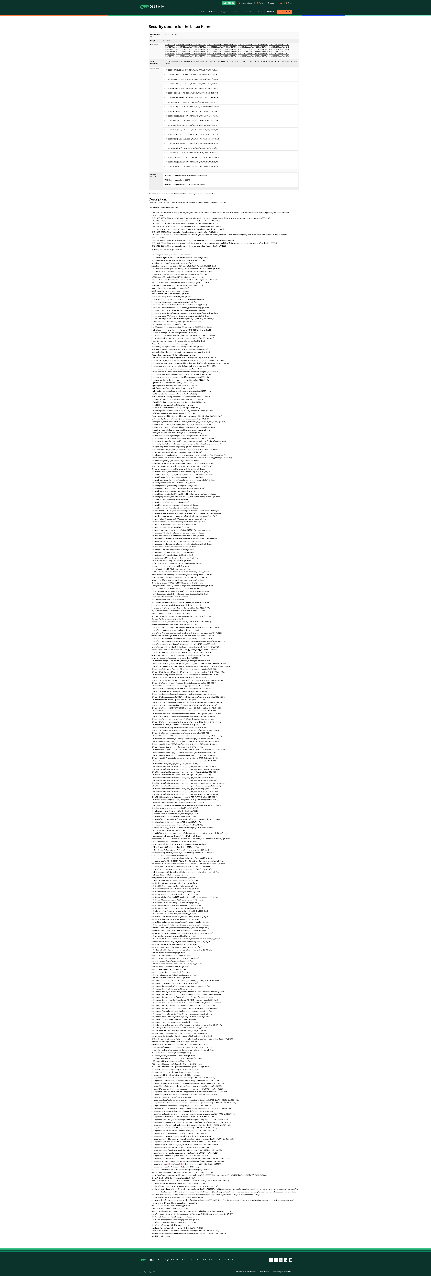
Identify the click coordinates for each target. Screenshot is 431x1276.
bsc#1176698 (243, 51)
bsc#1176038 (263, 47)
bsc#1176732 (181, 54)
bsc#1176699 (253, 51)
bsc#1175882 (232, 47)
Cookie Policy (287, 1272)
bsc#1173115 (170, 47)
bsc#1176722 (284, 51)
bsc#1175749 (222, 47)
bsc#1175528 (212, 47)
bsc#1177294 (263, 56)
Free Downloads (284, 12)
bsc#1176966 (263, 54)
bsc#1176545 (201, 51)
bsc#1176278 (170, 49)
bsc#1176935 (232, 54)
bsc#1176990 (274, 54)
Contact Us (270, 12)
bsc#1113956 (222, 45)
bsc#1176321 (232, 49)
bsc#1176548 (222, 51)
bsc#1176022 (253, 47)
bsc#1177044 (212, 56)
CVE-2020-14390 (232, 61)
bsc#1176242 (284, 47)
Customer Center (247, 3)
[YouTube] (271, 1260)
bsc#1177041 (181, 56)
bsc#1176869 (212, 54)
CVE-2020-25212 (245, 61)
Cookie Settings (264, 1272)
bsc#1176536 (181, 51)
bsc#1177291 (243, 56)
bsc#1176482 (284, 49)
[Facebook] (276, 1260)
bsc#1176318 (201, 49)
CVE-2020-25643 (283, 61)
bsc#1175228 (201, 47)
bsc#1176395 (253, 49)
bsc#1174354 (181, 47)
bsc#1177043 (201, 56)
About (193, 1260)
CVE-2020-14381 (219, 61)
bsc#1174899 (191, 47)
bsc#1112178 (212, 45)
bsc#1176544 (191, 51)
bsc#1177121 (222, 56)
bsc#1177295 (274, 56)
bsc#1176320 (222, 49)
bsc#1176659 (232, 51)
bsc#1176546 (212, 51)
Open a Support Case (150, 1272)
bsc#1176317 (191, 49)
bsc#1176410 (263, 49)
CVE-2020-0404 (171, 61)
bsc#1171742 (284, 45)
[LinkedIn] (285, 1260)
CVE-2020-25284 (257, 61)
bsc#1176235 (274, 47)
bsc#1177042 (191, 56)
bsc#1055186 (170, 45)
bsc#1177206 (232, 56)
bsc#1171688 (274, 45)
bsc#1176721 (274, 51)
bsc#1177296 (284, 56)
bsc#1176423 (274, 49)
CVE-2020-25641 (270, 61)
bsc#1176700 (263, 51)
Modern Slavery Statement (180, 1260)
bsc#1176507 (170, 51)
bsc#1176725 (170, 54)
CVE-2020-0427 (183, 61)
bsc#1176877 (222, 54)
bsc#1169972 (263, 45)
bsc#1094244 (201, 45)
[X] (281, 1260)
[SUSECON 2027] (228, 3)
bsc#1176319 (212, 49)
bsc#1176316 (181, 49)
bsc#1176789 (201, 54)
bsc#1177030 (170, 56)
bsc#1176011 (243, 47)
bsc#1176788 (191, 54)
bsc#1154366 (232, 45)
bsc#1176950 (243, 54)
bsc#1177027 (284, 54)
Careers (160, 1260)
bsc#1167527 (253, 45)
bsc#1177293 (253, 56)
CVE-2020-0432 (207, 61)
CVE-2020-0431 (195, 61)
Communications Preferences (207, 1260)
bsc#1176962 (253, 54)
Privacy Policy (277, 1272)
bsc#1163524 (243, 45)
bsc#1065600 (181, 45)
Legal (167, 1260)
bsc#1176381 (243, 49)
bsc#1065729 (191, 45)
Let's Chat (231, 1260)
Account (261, 3)
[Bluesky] (290, 1260)
